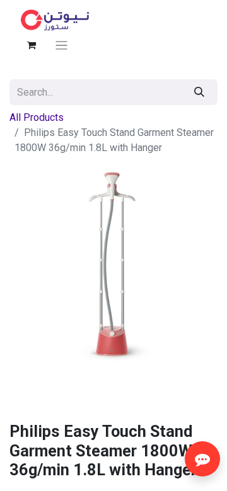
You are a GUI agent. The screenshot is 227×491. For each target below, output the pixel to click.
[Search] (199, 92)
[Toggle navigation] (61, 45)
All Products (36, 117)
